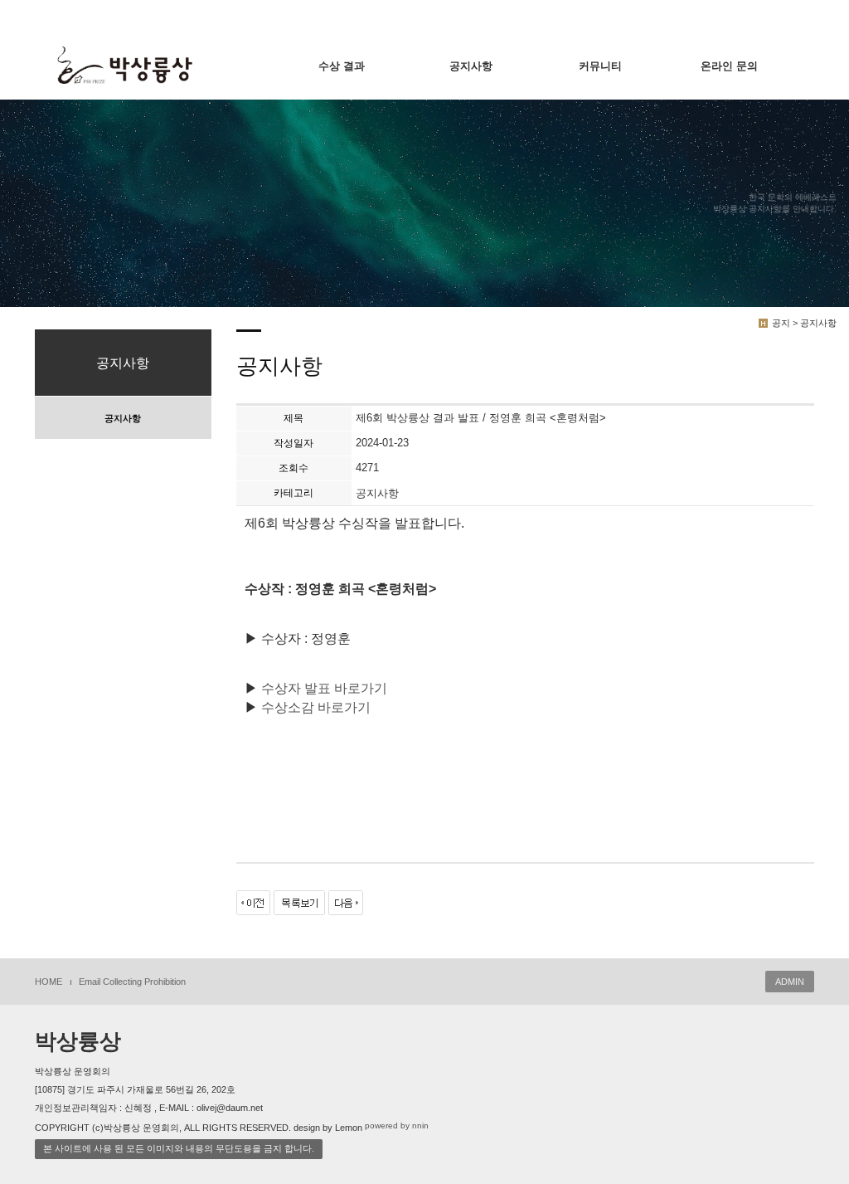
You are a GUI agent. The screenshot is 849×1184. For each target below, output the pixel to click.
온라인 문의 (729, 66)
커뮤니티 (600, 66)
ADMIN (789, 982)
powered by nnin (397, 1125)
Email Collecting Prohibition (132, 982)
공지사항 (470, 66)
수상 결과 (341, 66)
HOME (48, 982)
